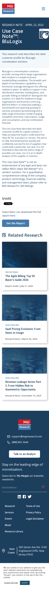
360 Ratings (26, 185)
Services (9, 512)
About (8, 525)
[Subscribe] (43, 487)
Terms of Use (33, 506)
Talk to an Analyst (24, 454)
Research (10, 506)
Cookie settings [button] (11, 583)
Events (8, 519)
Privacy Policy (33, 512)
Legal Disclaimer (35, 519)
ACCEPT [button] (25, 583)
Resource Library (14, 531)
